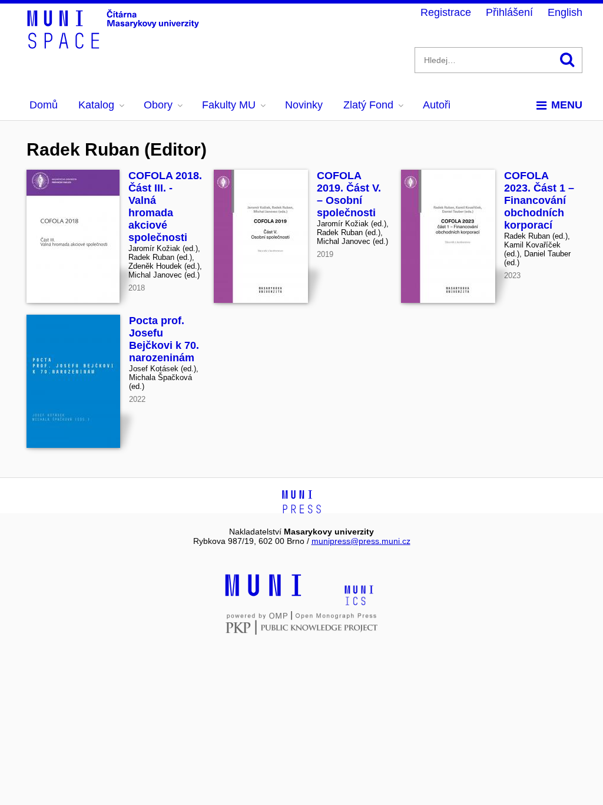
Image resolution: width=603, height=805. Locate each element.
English (565, 12)
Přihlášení (509, 12)
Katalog (96, 105)
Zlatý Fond (368, 105)
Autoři (436, 105)
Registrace (445, 12)
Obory (158, 105)
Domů (43, 105)
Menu (566, 105)
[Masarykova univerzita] (263, 594)
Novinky (304, 105)
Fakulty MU (229, 105)
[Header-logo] (115, 45)
